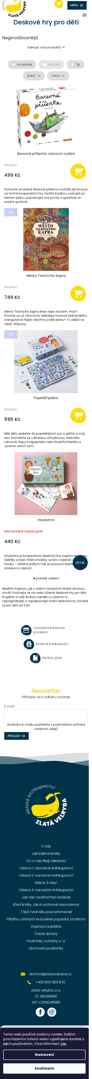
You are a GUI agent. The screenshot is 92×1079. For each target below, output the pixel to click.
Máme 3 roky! (46, 882)
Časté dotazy (46, 933)
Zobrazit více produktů (44, 47)
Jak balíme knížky (46, 853)
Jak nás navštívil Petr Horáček (46, 897)
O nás (46, 846)
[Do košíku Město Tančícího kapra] (78, 293)
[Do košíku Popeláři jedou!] (78, 415)
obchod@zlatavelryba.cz (50, 974)
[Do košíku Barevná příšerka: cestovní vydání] (78, 171)
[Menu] (77, 5)
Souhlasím (44, 1068)
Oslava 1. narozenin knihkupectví (46, 868)
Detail (80, 563)
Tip (78, 64)
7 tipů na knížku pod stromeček (46, 911)
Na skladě (24, 64)
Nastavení (44, 1054)
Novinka (54, 64)
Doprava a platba (46, 926)
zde (63, 1043)
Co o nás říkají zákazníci (46, 860)
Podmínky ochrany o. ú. (46, 941)
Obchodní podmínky (46, 948)
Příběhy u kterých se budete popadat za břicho (46, 919)
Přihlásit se (16, 736)
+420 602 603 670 (50, 982)
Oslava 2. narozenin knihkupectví (46, 875)
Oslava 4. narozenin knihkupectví (46, 890)
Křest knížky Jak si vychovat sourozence (46, 904)
